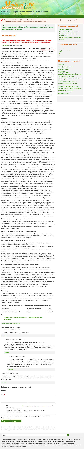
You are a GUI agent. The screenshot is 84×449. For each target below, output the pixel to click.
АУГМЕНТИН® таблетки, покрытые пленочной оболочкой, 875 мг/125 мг (68, 82)
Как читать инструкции (44, 16)
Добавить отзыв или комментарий (11, 323)
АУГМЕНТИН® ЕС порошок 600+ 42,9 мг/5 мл (70, 78)
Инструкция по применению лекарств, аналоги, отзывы (25, 11)
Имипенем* (61, 85)
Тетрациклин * (61, 71)
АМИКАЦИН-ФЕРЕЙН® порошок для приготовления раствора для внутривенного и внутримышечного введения (70, 74)
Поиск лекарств (30, 16)
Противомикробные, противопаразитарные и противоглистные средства (23, 317)
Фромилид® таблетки (63, 69)
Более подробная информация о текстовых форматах (37, 406)
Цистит (61, 56)
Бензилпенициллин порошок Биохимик (68, 86)
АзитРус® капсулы (63, 67)
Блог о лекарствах (17, 16)
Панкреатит (62, 54)
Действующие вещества (65, 29)
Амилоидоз (62, 48)
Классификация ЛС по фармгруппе (69, 31)
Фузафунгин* (61, 80)
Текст (3, 395)
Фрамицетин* (61, 64)
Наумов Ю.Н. (6, 45)
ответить (4, 336)
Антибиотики (7, 319)
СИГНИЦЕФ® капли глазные (65, 66)
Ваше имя (3, 390)
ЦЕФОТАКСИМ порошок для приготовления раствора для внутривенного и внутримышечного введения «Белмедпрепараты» (70, 90)
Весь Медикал (5, 16)
